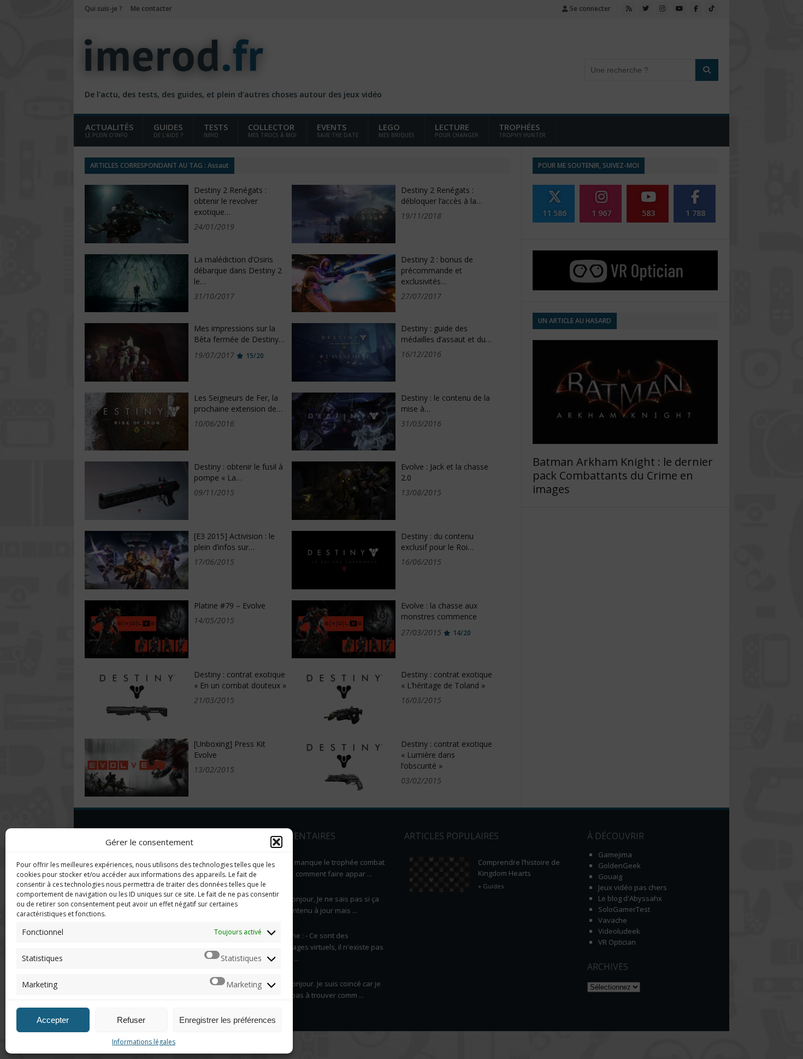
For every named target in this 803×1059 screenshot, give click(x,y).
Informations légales (143, 1041)
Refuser (131, 1020)
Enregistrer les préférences (227, 1020)
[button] (276, 841)
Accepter (53, 1020)
